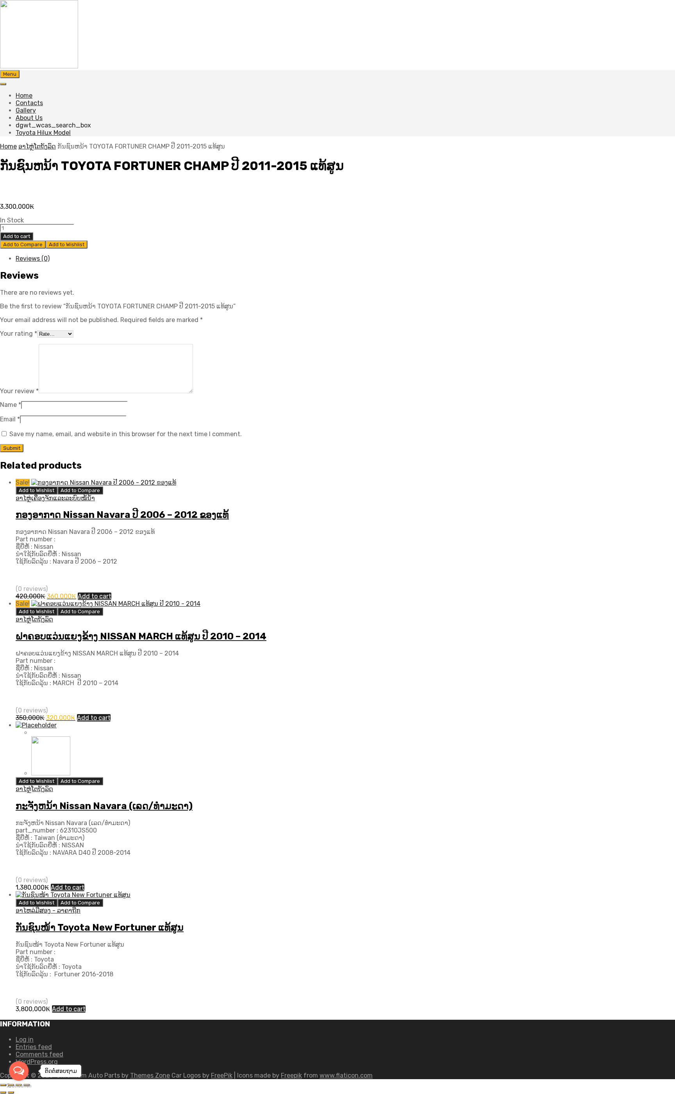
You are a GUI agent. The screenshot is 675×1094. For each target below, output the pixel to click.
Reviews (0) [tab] (33, 258)
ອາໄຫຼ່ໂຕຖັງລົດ (37, 146)
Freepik (291, 1075)
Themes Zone (150, 1075)
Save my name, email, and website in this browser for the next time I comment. (125, 434)
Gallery (26, 110)
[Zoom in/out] (3, 1085)
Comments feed (39, 1054)
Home (24, 95)
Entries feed (34, 1047)
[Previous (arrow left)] (3, 1092)
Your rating (18, 333)
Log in (25, 1039)
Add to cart (16, 236)
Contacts (29, 103)
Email (10, 419)
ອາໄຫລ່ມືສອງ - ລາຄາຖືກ (48, 910)
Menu (9, 74)
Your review (19, 391)
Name (10, 404)
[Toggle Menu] (3, 84)
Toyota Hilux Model (43, 132)
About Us (29, 118)
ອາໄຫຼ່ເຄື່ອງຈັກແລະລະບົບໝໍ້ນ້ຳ (55, 498)
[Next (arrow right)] (11, 1092)
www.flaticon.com (346, 1075)
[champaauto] (39, 66)
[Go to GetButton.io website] (18, 1086)
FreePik (221, 1075)
